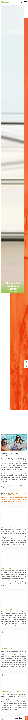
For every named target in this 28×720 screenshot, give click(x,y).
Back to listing (13, 291)
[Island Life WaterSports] (5, 2)
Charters (7, 493)
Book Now (26, 364)
